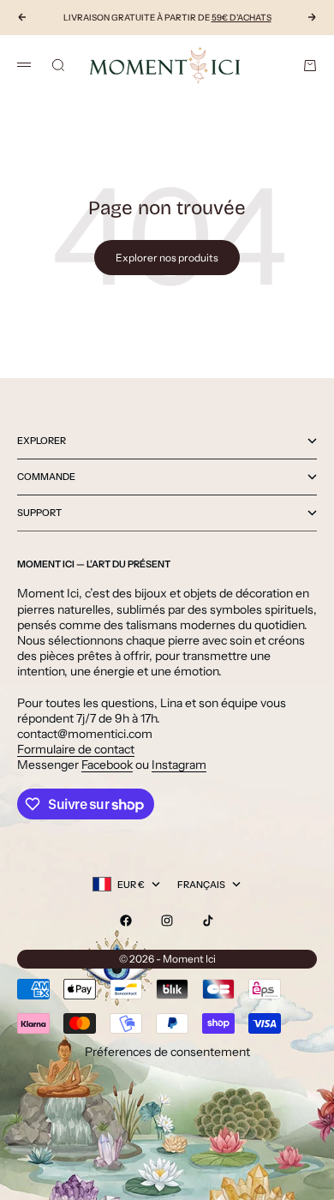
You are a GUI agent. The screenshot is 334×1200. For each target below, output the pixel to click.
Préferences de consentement (167, 1051)
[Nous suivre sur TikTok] (208, 920)
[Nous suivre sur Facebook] (126, 920)
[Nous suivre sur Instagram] (167, 920)
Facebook (107, 764)
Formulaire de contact (75, 749)
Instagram (179, 764)
